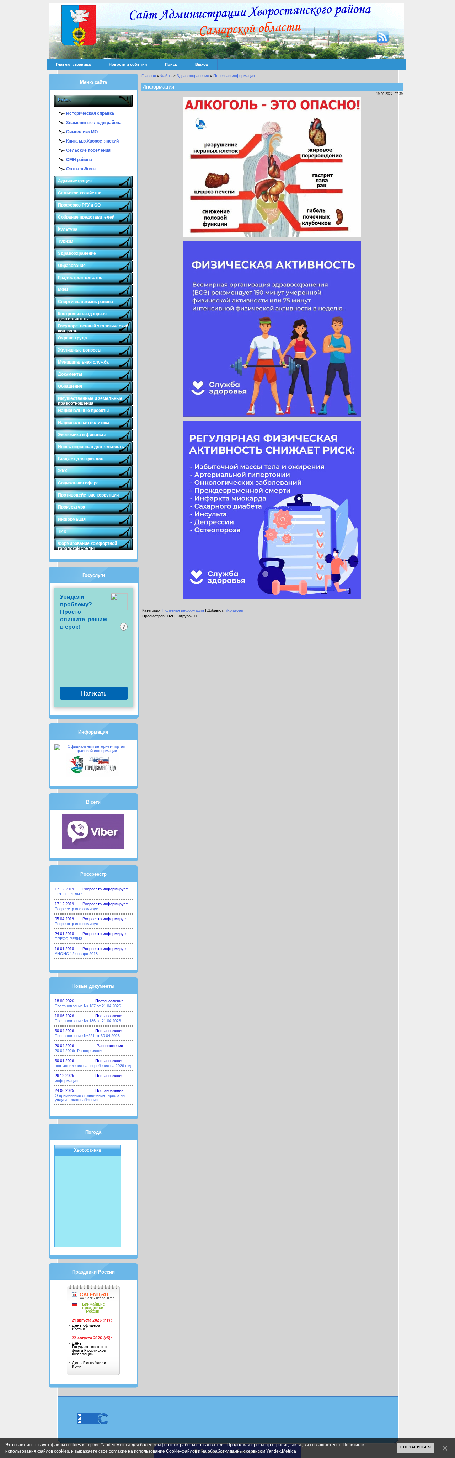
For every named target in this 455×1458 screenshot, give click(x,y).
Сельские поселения (88, 150)
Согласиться (415, 1447)
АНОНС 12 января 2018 (76, 954)
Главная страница (73, 64)
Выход (201, 64)
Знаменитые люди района (94, 122)
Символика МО (82, 131)
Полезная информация (234, 76)
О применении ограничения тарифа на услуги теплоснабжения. (90, 1097)
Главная (148, 76)
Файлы (166, 76)
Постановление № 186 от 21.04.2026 (88, 1021)
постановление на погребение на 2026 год (93, 1065)
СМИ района (79, 159)
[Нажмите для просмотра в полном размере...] (272, 235)
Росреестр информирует (77, 909)
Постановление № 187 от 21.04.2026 (88, 1006)
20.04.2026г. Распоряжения (79, 1051)
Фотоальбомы (81, 168)
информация (66, 1080)
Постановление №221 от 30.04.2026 (87, 1036)
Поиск (171, 64)
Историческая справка (90, 113)
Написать (93, 693)
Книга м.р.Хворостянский (92, 141)
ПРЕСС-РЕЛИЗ (68, 894)
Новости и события (128, 64)
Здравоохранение (193, 76)
